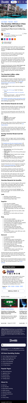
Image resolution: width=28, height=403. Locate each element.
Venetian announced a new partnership (12, 82)
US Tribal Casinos (6, 365)
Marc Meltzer (7, 33)
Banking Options (6, 376)
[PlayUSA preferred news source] (6, 42)
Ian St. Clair (3, 323)
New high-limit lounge (9, 90)
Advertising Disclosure (7, 394)
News (15, 21)
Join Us (14, 2)
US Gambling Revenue (7, 363)
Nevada (11, 21)
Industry (4, 287)
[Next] (25, 296)
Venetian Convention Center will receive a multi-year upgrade (13, 99)
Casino (21, 286)
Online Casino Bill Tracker (8, 359)
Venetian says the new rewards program (12, 143)
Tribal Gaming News (7, 371)
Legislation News (6, 373)
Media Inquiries (5, 390)
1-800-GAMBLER (16, 348)
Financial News (5, 375)
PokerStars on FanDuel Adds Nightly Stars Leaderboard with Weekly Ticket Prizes (8, 312)
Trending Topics (6, 378)
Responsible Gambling (7, 388)
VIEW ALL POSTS (12, 291)
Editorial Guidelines (6, 392)
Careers (4, 395)
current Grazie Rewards (9, 165)
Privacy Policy (5, 397)
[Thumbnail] (9, 303)
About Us (4, 385)
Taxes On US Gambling (7, 361)
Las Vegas (4, 21)
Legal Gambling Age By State (9, 358)
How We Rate (5, 386)
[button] (26, 2)
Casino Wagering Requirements (9, 356)
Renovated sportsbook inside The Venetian (14, 92)
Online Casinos (9, 309)
